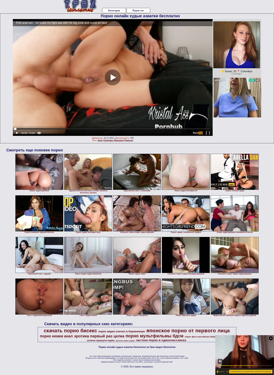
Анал (100, 140)
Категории (114, 10)
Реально (128, 140)
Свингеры (108, 140)
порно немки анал (56, 336)
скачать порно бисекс (70, 330)
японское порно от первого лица (188, 330)
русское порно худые (125, 341)
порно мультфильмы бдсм (154, 336)
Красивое (119, 140)
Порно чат (138, 10)
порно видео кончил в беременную (121, 331)
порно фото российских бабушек (202, 336)
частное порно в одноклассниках (161, 340)
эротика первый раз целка (99, 336)
